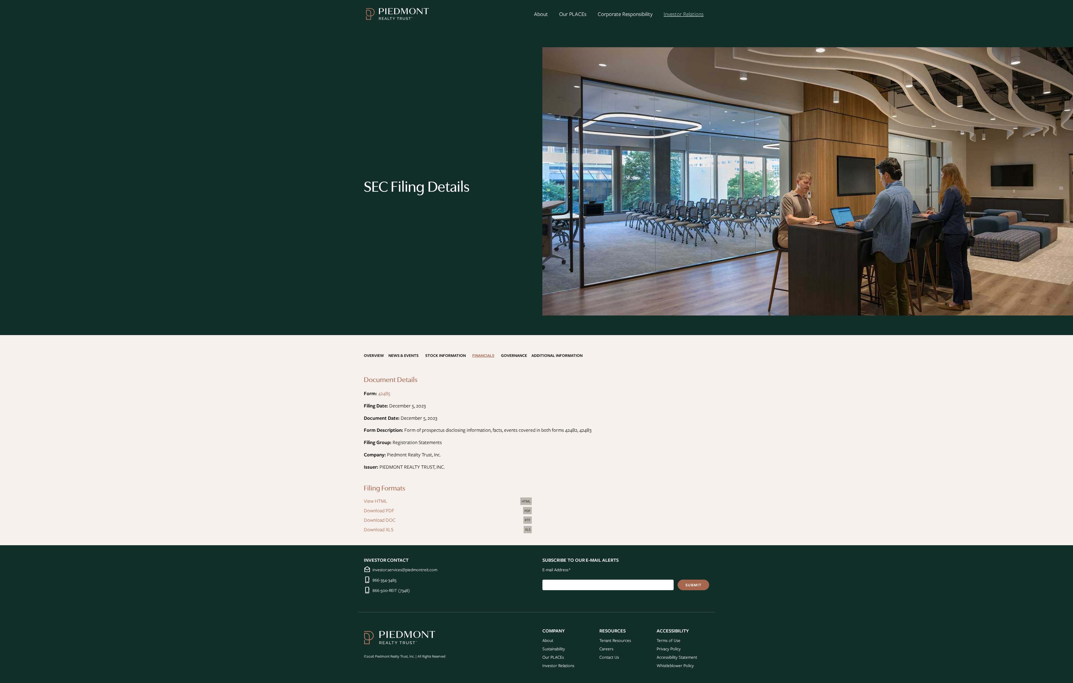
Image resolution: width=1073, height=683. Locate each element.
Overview (374, 355)
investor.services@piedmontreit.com (404, 569)
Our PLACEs (573, 13)
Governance (514, 355)
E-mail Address (556, 569)
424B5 (384, 393)
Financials (483, 355)
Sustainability (553, 648)
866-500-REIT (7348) (391, 590)
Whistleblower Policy (675, 665)
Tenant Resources (615, 640)
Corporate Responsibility (625, 13)
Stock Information (445, 355)
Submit (693, 584)
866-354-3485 (384, 580)
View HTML (448, 501)
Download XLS (448, 529)
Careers (606, 648)
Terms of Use (668, 640)
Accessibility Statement (677, 657)
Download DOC (448, 520)
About (541, 13)
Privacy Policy (669, 648)
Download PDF (448, 510)
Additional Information (557, 355)
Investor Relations (684, 13)
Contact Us (609, 657)
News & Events (403, 355)
